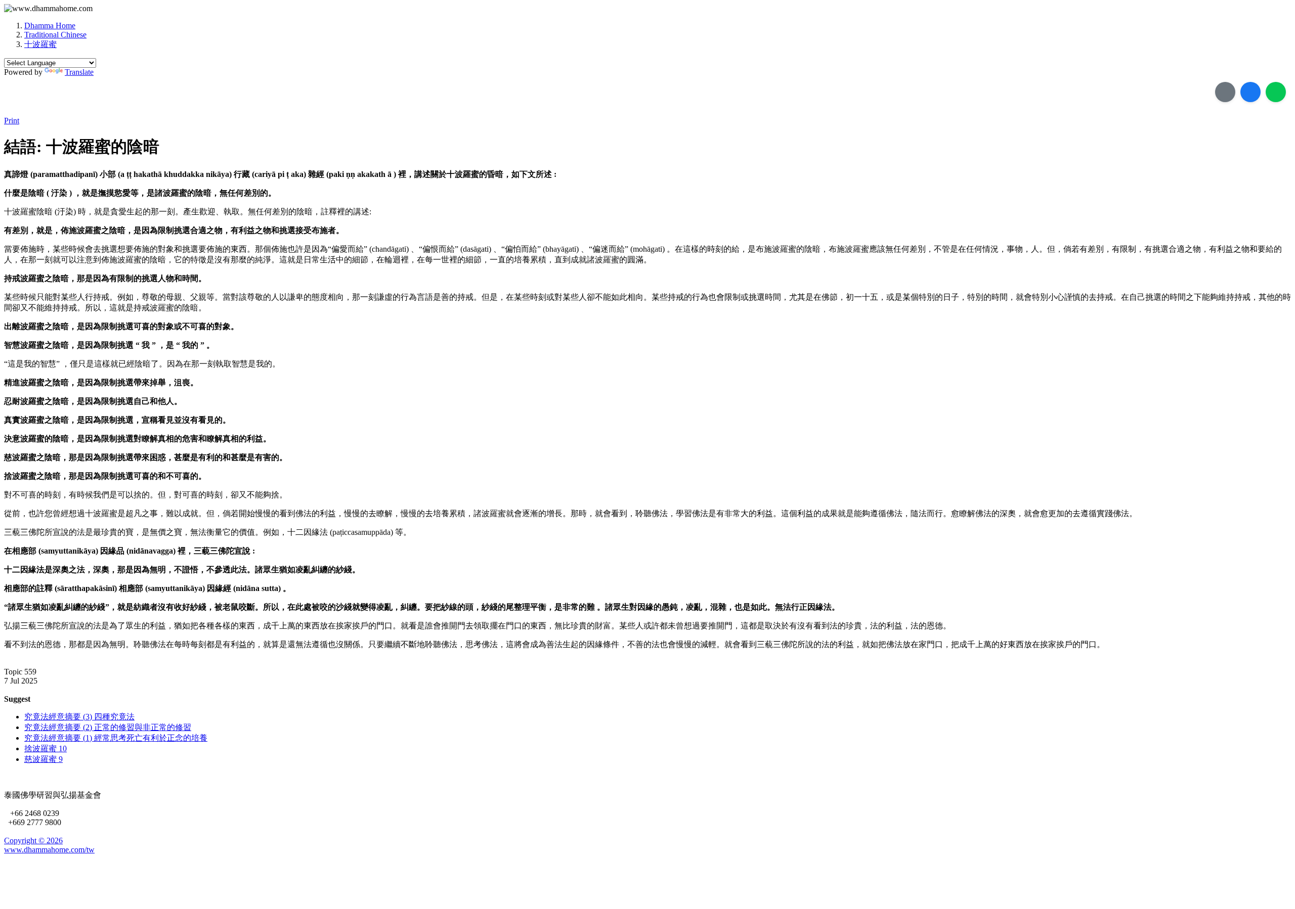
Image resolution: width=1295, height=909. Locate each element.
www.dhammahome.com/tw (49, 849)
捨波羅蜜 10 (45, 748)
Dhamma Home (49, 25)
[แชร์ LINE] (1276, 92)
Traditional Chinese (55, 34)
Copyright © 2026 (33, 840)
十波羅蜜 (40, 44)
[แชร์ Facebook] (1250, 92)
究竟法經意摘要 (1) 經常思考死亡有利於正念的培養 (115, 738)
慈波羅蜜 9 (43, 759)
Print (11, 120)
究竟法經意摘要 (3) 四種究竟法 (79, 716)
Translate (79, 72)
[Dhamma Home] (48, 8)
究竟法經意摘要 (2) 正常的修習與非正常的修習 (107, 727)
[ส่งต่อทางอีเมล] (1225, 92)
